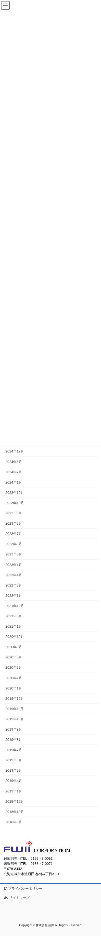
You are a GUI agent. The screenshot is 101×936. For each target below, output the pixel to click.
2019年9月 (13, 729)
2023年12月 (14, 493)
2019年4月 (13, 781)
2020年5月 (13, 657)
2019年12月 (14, 698)
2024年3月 (13, 462)
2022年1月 (13, 596)
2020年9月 (13, 647)
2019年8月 (13, 740)
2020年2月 (13, 678)
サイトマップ (19, 898)
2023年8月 (13, 523)
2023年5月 (13, 554)
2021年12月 (14, 606)
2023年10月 (14, 503)
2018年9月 (13, 822)
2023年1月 (13, 575)
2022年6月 (13, 585)
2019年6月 (13, 760)
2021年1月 (13, 626)
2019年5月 (13, 770)
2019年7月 (13, 750)
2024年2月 (13, 472)
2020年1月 (13, 688)
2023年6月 (13, 544)
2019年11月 (14, 709)
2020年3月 (13, 667)
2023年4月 (13, 565)
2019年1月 (13, 791)
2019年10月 (14, 719)
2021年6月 (13, 616)
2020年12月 (14, 637)
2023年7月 (13, 534)
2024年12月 (14, 451)
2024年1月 (13, 482)
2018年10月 (14, 812)
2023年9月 (13, 513)
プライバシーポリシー (25, 889)
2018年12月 (14, 801)
